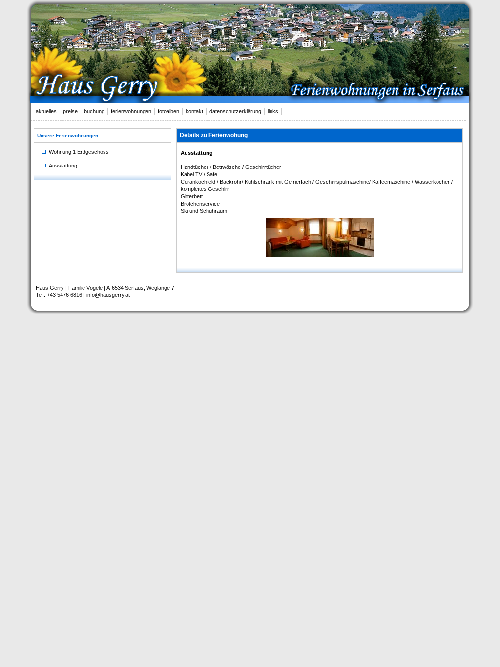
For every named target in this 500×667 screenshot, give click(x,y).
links (273, 111)
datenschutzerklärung (235, 111)
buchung (94, 111)
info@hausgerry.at (108, 295)
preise (70, 111)
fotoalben (168, 111)
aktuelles (46, 111)
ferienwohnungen (131, 111)
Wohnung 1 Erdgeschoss (77, 152)
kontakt (194, 111)
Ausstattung (61, 165)
